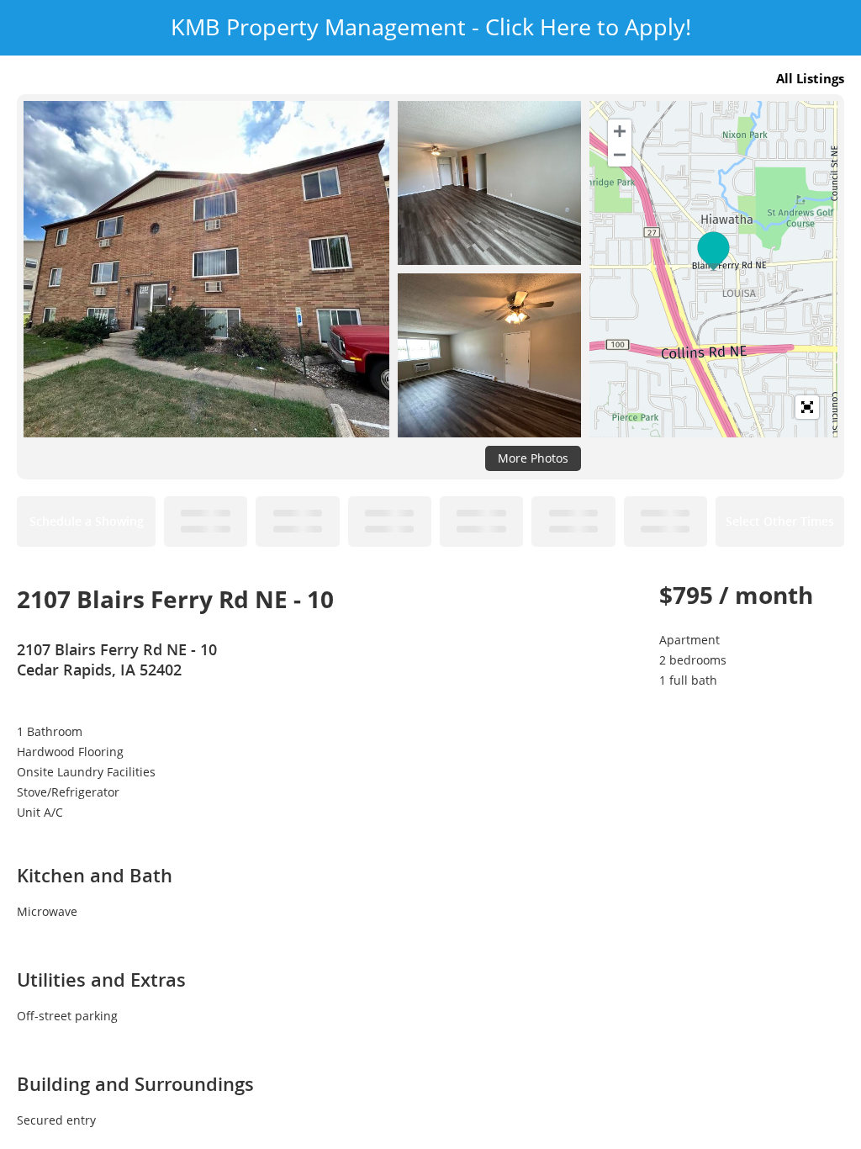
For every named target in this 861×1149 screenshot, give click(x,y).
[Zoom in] (619, 131)
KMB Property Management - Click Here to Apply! (431, 27)
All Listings (810, 78)
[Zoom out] (619, 155)
